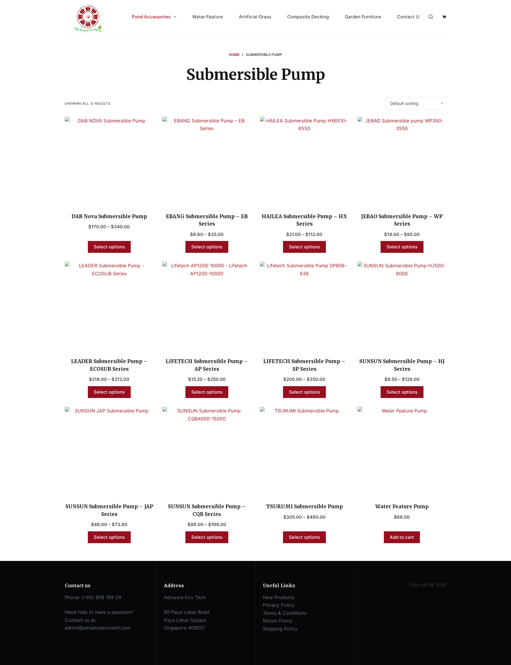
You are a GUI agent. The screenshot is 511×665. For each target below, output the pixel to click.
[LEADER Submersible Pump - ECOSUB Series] (109, 306)
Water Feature (207, 17)
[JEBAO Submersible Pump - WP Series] (402, 161)
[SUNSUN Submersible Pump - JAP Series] (109, 451)
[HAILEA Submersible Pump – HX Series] (304, 161)
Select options (109, 247)
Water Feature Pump (401, 506)
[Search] (430, 16)
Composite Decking (308, 17)
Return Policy (277, 621)
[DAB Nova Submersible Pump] (109, 161)
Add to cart (402, 537)
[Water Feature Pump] (402, 451)
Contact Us (409, 17)
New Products (279, 597)
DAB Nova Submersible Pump (109, 216)
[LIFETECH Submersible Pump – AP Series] (206, 306)
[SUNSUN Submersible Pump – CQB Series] (206, 451)
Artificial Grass (255, 17)
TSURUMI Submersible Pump (304, 506)
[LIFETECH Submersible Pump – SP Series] (304, 306)
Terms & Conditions (285, 613)
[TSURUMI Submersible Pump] (304, 451)
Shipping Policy (280, 629)
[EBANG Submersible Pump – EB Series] (206, 161)
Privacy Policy (279, 605)
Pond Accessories (151, 17)
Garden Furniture (363, 17)
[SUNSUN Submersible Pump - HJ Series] (402, 306)
